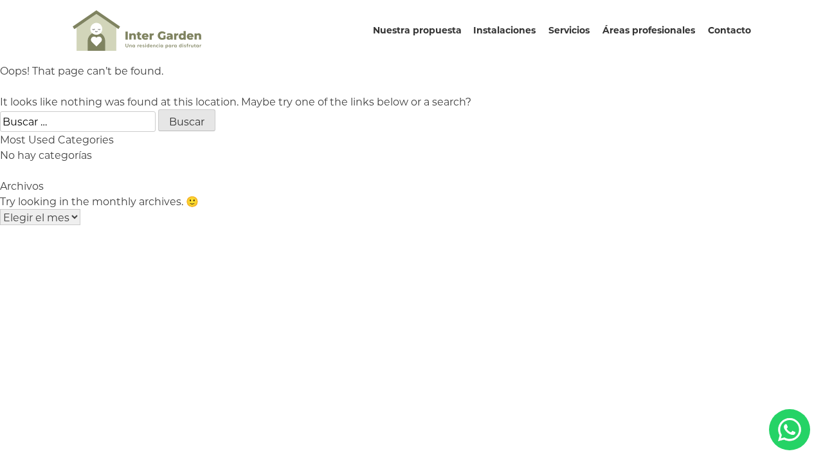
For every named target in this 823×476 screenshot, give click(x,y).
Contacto (729, 30)
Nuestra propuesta (417, 30)
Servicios (569, 30)
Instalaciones (504, 30)
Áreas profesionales (648, 30)
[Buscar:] (79, 121)
